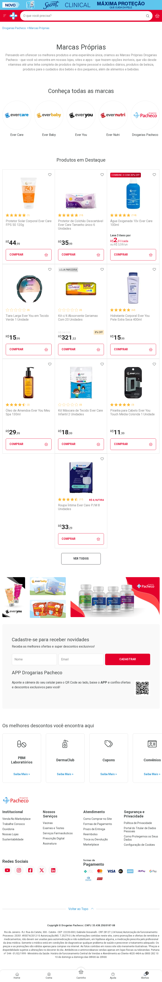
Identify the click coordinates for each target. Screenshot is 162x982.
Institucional (12, 812)
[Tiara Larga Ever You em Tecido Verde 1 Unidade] (28, 288)
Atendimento (94, 812)
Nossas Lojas (10, 834)
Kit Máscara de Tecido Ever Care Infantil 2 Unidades (80, 412)
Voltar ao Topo (78, 909)
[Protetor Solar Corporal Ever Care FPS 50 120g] (28, 193)
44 (13, 243)
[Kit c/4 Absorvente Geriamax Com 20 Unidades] (81, 288)
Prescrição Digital (53, 838)
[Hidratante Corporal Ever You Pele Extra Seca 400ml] (133, 288)
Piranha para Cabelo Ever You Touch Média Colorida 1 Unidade (132, 412)
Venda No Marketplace (16, 818)
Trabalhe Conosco (13, 824)
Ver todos (81, 558)
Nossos (50, 814)
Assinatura (50, 843)
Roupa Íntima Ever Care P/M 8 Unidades (79, 507)
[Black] (78, 5)
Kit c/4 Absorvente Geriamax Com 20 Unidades (78, 317)
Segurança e (134, 814)
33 (65, 527)
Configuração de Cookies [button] (139, 844)
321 (67, 337)
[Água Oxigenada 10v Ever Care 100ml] (133, 193)
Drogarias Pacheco (14, 28)
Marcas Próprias (39, 28)
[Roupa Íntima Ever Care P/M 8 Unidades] (81, 477)
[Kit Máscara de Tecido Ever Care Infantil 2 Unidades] (81, 382)
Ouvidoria (8, 829)
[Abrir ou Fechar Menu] (4, 16)
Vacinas (48, 823)
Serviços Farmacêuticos (58, 833)
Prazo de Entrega (94, 829)
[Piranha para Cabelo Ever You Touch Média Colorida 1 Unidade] (133, 382)
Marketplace (91, 844)
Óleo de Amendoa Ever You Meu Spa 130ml (28, 412)
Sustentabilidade (13, 839)
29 (13, 432)
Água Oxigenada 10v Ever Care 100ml (131, 223)
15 (13, 337)
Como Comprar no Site (97, 818)
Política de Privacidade (138, 823)
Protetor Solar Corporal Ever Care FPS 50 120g (29, 223)
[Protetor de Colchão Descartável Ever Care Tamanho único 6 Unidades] (81, 193)
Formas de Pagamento (97, 824)
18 (65, 432)
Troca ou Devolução (95, 839)
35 (65, 243)
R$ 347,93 (64, 332)
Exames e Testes (53, 828)
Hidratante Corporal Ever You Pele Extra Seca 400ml (130, 317)
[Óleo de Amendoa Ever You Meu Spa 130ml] (28, 382)
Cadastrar (127, 659)
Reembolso (90, 834)
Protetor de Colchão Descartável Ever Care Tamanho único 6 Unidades (80, 224)
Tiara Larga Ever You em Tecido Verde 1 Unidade (27, 317)
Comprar (16, 254)
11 (117, 432)
